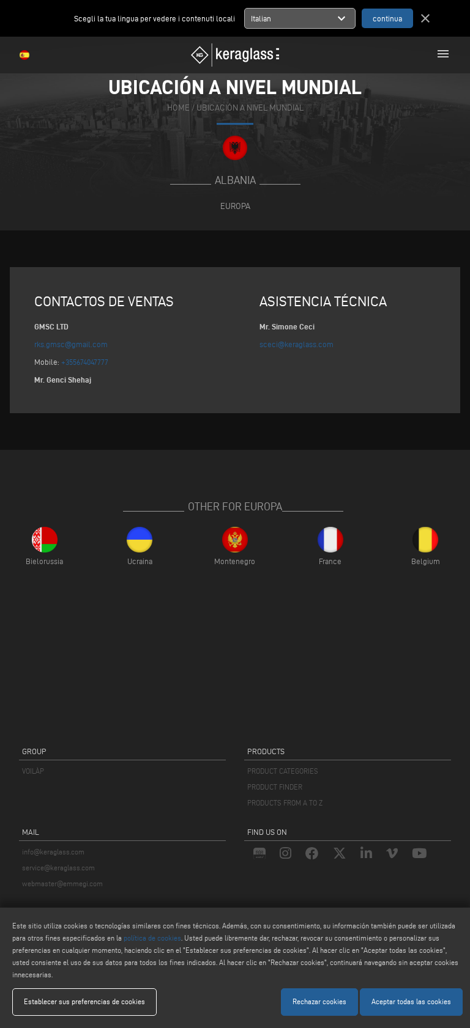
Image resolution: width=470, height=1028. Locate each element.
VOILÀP (33, 771)
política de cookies (152, 938)
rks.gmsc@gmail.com (71, 344)
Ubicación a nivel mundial (250, 107)
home (178, 107)
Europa (235, 206)
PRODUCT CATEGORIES (282, 771)
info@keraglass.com (53, 852)
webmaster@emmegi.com (62, 883)
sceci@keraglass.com (296, 344)
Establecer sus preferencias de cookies (84, 1001)
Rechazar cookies (319, 1001)
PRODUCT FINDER (274, 787)
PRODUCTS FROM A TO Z (285, 803)
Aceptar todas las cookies (411, 1001)
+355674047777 (84, 362)
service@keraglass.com (58, 868)
